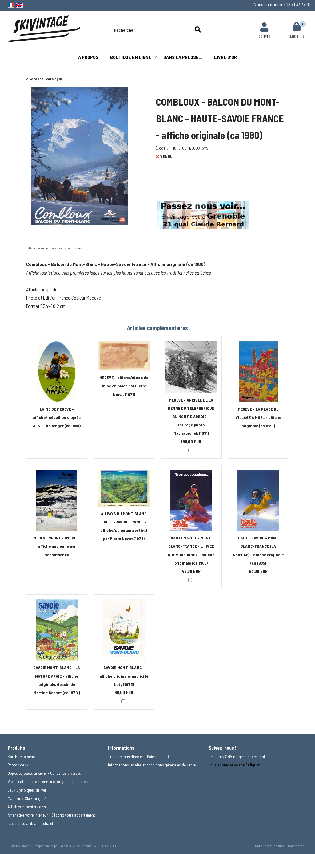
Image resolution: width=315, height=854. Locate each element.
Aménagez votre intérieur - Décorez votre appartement (51, 815)
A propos (88, 57)
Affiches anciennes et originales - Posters (56, 248)
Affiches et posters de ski (28, 806)
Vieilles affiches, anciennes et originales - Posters (48, 781)
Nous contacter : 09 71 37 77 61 (282, 4)
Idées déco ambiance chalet (30, 823)
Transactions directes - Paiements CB (138, 756)
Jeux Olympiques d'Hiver (27, 790)
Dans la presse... (182, 57)
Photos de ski (19, 764)
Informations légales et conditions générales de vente (152, 764)
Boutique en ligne (130, 57)
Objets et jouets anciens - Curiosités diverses (44, 773)
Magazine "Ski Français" (27, 798)
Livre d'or (225, 57)
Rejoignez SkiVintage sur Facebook (237, 756)
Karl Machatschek (22, 756)
